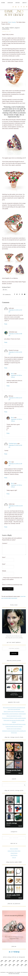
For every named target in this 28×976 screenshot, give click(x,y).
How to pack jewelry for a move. (14, 715)
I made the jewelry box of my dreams (14, 726)
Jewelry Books (14, 853)
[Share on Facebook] (15, 294)
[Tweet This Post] (17, 294)
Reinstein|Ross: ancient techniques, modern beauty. (14, 713)
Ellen (10, 461)
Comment (4, 543)
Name (4, 557)
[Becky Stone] (14, 621)
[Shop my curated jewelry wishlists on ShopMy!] (14, 697)
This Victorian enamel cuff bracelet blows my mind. (14, 724)
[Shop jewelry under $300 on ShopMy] (14, 899)
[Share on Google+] (19, 294)
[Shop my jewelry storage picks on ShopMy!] (14, 827)
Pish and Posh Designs (14, 973)
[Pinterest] (22, 294)
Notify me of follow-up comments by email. (12, 584)
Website (4, 570)
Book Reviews (14, 855)
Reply (5, 324)
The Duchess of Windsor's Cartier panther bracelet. (14, 718)
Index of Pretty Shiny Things (14, 850)
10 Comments (7, 294)
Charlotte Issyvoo (13, 443)
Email (4, 564)
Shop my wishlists (14, 848)
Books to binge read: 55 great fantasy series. (14, 711)
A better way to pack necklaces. (14, 728)
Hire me (14, 857)
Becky (12, 373)
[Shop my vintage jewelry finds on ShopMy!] (14, 774)
